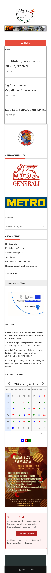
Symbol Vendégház (14, 252)
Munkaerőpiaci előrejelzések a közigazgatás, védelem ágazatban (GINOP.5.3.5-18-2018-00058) (25, 363)
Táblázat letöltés (26, 533)
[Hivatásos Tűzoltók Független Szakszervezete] (25, 16)
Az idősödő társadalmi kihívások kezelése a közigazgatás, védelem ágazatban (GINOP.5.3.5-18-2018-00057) (24, 353)
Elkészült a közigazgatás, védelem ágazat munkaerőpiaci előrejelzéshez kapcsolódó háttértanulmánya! (24, 335)
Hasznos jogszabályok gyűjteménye (21, 266)
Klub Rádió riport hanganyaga (25, 109)
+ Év (40, 434)
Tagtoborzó (10, 257)
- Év (12, 434)
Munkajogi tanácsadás (15, 248)
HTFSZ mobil (11, 244)
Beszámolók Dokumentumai (17, 261)
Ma (26, 434)
